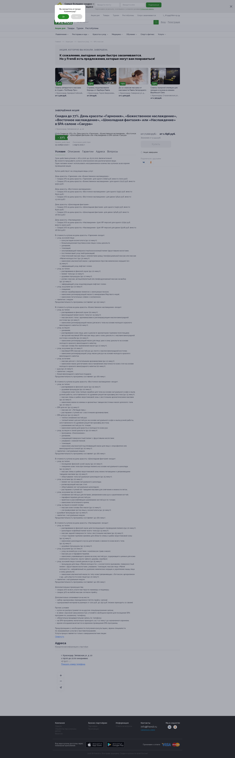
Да (63, 17)
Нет (76, 17)
